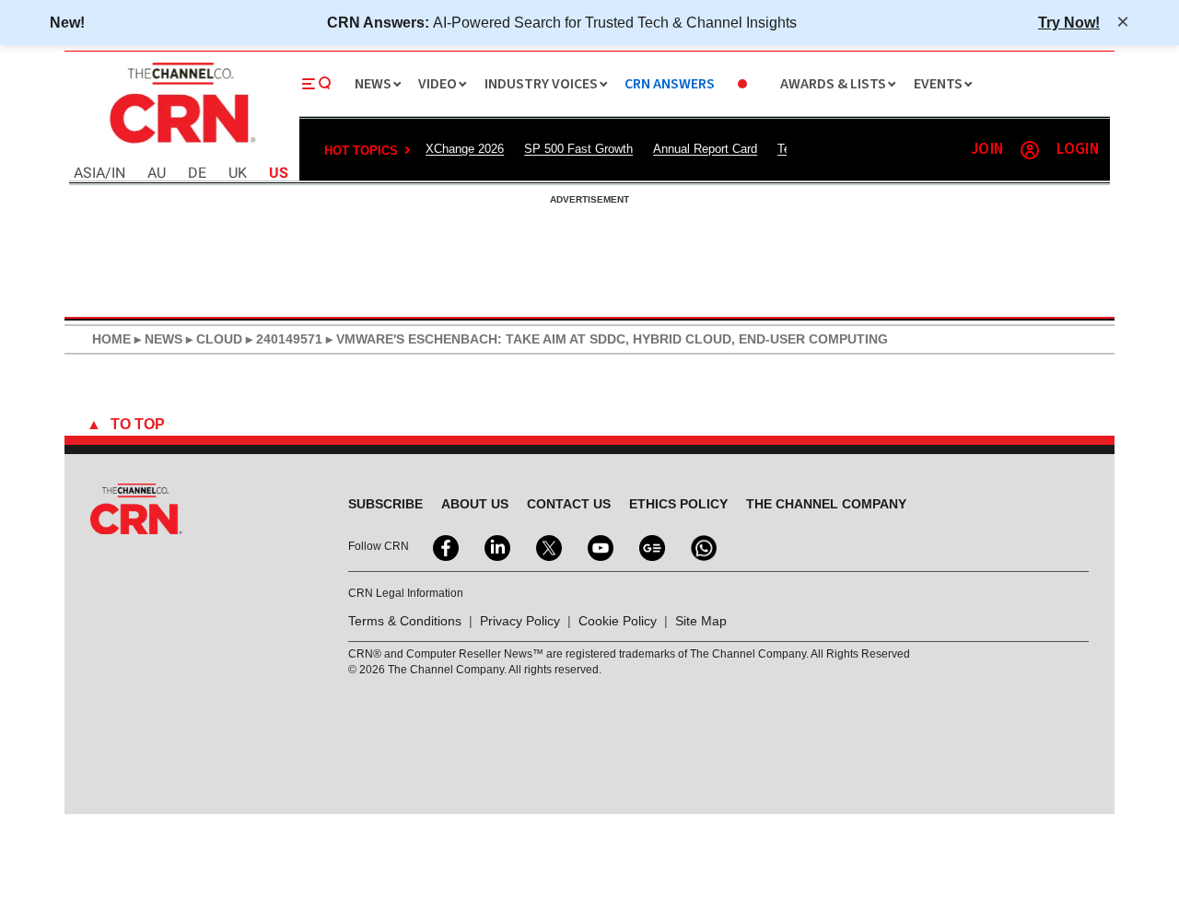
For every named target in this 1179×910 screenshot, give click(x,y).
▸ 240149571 (282, 339)
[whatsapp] (702, 546)
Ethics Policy (678, 503)
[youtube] (598, 546)
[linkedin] (495, 546)
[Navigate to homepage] (180, 145)
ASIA (89, 173)
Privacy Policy (520, 620)
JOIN (987, 150)
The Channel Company (826, 503)
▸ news (156, 339)
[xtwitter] (547, 546)
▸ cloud (212, 339)
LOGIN (1077, 150)
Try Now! (1069, 22)
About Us (474, 503)
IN (118, 173)
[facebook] (444, 546)
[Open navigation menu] (317, 83)
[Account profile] (1030, 150)
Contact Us (569, 503)
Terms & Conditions (404, 620)
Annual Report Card (705, 149)
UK (237, 173)
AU (156, 173)
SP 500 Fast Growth (578, 149)
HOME (111, 339)
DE (197, 173)
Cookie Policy (617, 620)
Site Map (701, 620)
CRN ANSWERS (670, 84)
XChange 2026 (465, 149)
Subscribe (385, 503)
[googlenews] (650, 546)
